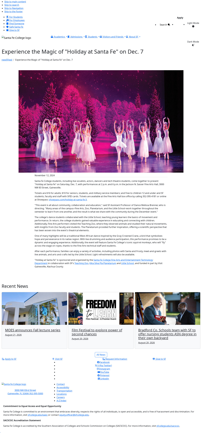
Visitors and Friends (113, 36)
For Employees (17, 20)
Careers (61, 397)
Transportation (64, 390)
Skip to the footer (13, 11)
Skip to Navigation (13, 8)
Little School (127, 263)
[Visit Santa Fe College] (25, 386)
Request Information (116, 358)
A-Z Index (61, 400)
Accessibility (63, 387)
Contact (61, 384)
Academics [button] (59, 36)
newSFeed (7, 59)
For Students (16, 17)
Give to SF (14, 30)
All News (101, 354)
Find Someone (16, 23)
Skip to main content (15, 1)
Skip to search (11, 4)
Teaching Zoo (81, 263)
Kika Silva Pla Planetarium (102, 263)
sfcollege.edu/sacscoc (168, 425)
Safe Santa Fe (16, 26)
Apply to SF (10, 358)
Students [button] (92, 36)
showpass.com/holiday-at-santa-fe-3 (68, 199)
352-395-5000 (36, 393)
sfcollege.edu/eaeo (38, 414)
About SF (133, 36)
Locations (62, 394)
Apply (180, 17)
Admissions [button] (76, 36)
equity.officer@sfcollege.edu (74, 414)
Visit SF (59, 358)
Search (164, 24)
